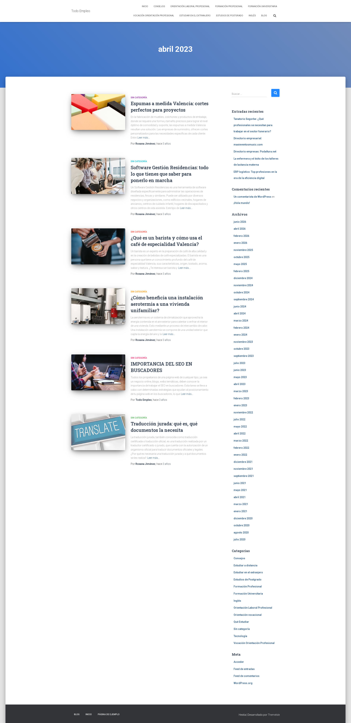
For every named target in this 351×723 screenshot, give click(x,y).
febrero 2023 (241, 398)
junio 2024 (240, 306)
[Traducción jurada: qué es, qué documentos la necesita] (98, 432)
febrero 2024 (241, 327)
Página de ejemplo (109, 714)
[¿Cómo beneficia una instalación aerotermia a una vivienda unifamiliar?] (98, 306)
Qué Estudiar (241, 621)
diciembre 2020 (243, 518)
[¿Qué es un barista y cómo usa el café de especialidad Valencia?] (98, 246)
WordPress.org (243, 683)
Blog (264, 15)
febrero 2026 (241, 235)
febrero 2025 (241, 271)
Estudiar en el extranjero (195, 15)
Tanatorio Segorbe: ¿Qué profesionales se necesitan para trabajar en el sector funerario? (253, 125)
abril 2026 (240, 228)
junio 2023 (240, 370)
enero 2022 (240, 454)
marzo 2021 (241, 504)
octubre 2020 (241, 525)
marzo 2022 (241, 440)
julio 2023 (239, 363)
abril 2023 (240, 384)
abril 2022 (240, 433)
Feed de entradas (244, 669)
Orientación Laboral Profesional (190, 6)
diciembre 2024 (243, 278)
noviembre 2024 (243, 285)
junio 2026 (240, 221)
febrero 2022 (241, 447)
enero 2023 (240, 405)
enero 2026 (240, 242)
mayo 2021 (240, 490)
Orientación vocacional (248, 614)
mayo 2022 (240, 426)
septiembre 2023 (244, 355)
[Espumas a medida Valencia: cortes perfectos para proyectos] (98, 112)
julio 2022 (239, 419)
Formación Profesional (229, 6)
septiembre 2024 (244, 299)
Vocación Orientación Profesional (153, 15)
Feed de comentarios (246, 676)
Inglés (252, 15)
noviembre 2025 (243, 250)
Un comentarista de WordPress (252, 196)
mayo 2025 (240, 264)
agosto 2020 (241, 532)
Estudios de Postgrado (229, 15)
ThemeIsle (274, 714)
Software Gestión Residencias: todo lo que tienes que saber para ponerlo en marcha (169, 174)
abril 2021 (240, 497)
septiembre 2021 (244, 475)
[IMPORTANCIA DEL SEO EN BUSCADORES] (98, 372)
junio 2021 (240, 483)
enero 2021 (240, 511)
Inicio (145, 6)
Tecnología (240, 636)
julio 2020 (239, 539)
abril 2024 (240, 313)
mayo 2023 (240, 377)
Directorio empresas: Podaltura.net (255, 151)
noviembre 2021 (243, 468)
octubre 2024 (241, 292)
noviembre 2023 (243, 341)
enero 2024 (240, 334)
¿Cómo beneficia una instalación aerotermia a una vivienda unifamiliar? (167, 304)
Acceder (239, 661)
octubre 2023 (241, 348)
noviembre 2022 (243, 412)
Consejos (159, 6)
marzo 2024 (241, 320)
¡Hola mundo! (242, 202)
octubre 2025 (241, 257)
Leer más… (143, 137)
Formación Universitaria (262, 6)
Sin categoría (139, 97)
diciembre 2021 (243, 461)
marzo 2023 (241, 391)
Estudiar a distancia (245, 565)
